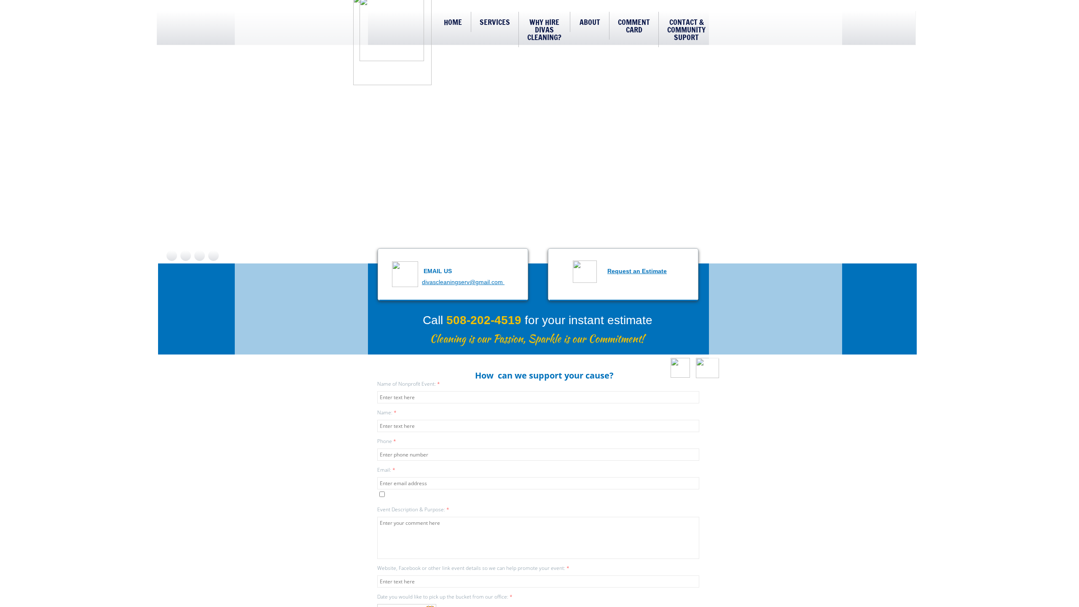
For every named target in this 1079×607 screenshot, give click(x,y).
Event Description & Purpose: (413, 509)
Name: (387, 412)
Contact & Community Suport (686, 29)
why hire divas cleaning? (544, 29)
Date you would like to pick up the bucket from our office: (445, 596)
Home (453, 21)
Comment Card (634, 25)
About (590, 21)
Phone (386, 441)
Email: (386, 469)
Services (495, 21)
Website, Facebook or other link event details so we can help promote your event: (473, 568)
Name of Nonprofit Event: (408, 383)
